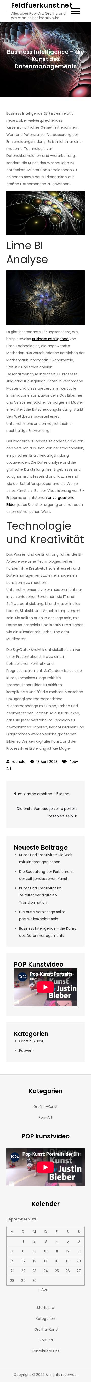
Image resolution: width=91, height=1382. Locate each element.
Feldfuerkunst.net (41, 5)
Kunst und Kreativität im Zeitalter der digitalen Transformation (40, 895)
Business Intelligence (50, 338)
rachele (18, 761)
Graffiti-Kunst (31, 1041)
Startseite (45, 1307)
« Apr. (43, 1289)
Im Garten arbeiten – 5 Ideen (43, 793)
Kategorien (45, 1318)
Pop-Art (26, 1050)
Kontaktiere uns (45, 1351)
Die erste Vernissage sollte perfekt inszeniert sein (47, 812)
